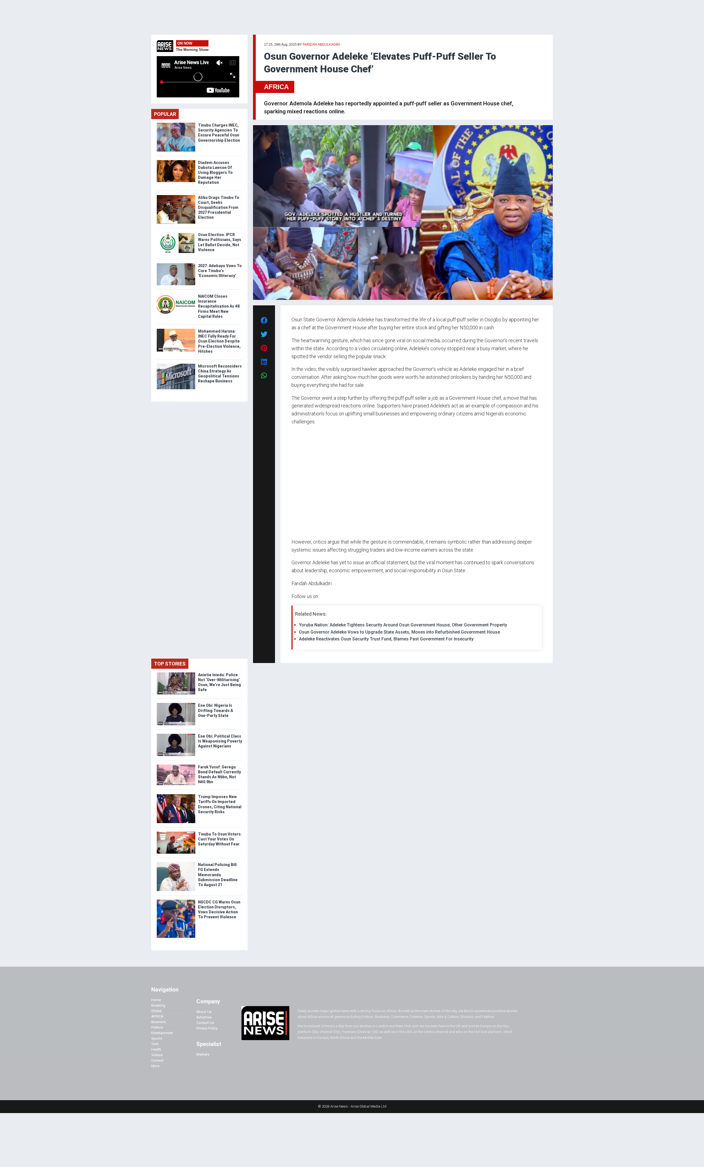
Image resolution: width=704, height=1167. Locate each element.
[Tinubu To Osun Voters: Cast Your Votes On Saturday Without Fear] (176, 832)
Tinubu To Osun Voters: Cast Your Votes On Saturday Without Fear (220, 839)
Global (156, 1011)
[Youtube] (302, 651)
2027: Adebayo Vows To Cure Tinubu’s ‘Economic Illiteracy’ (220, 271)
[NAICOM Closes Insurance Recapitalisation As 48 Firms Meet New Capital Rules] (176, 295)
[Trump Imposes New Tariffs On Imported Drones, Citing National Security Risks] (176, 795)
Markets (202, 1054)
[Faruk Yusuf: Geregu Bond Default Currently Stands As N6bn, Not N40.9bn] (176, 765)
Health (156, 1049)
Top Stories (170, 664)
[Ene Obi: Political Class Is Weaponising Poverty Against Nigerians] (176, 734)
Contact (157, 1060)
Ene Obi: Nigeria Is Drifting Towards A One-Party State (215, 710)
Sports (156, 1038)
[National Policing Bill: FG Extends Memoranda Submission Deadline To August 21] (176, 863)
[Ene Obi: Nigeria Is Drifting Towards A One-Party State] (176, 704)
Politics (157, 1027)
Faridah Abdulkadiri (321, 44)
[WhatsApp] (299, 651)
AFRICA (276, 87)
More (155, 1066)
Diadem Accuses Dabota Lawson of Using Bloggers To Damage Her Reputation (215, 172)
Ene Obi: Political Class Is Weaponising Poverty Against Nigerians (220, 741)
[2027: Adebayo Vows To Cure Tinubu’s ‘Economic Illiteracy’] (176, 264)
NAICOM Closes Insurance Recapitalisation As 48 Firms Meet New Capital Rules (219, 306)
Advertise (203, 1017)
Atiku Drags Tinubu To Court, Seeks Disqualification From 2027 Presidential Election (218, 207)
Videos (157, 1055)
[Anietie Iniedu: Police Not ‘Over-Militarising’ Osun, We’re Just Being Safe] (176, 673)
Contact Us (205, 1023)
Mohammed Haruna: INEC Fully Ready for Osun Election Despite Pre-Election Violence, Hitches (219, 341)
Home (156, 1000)
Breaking (158, 1005)
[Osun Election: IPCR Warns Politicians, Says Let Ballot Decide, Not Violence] (176, 233)
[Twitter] (294, 651)
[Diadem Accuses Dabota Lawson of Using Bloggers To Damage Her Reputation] (176, 161)
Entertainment (162, 1033)
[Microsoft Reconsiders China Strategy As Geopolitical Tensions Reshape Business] (176, 364)
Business (158, 1022)
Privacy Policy (207, 1028)
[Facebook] (292, 651)
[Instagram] (297, 651)
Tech (155, 1044)
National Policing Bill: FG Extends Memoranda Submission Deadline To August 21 (218, 874)
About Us (203, 1012)
